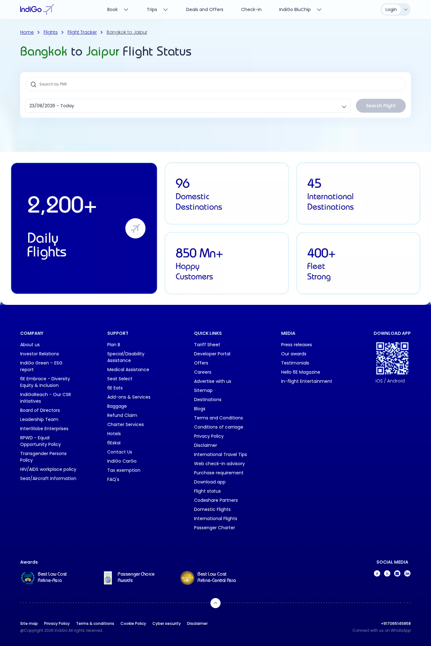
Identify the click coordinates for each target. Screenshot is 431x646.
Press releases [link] (296, 344)
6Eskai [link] (114, 443)
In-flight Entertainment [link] (306, 381)
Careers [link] (202, 372)
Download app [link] (210, 482)
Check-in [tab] (251, 9)
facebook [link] (377, 573)
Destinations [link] (207, 399)
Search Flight (381, 106)
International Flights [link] (215, 518)
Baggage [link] (117, 406)
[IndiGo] (37, 9)
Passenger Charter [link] (214, 528)
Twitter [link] (387, 573)
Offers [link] (201, 363)
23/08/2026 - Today (51, 106)
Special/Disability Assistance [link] (126, 357)
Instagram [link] (397, 573)
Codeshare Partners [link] (216, 500)
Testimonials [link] (295, 363)
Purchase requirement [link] (219, 473)
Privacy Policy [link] (209, 436)
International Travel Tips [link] (220, 454)
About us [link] (30, 344)
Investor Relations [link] (39, 354)
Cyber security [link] (166, 623)
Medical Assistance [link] (128, 369)
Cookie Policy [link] (133, 623)
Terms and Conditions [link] (218, 418)
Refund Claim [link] (122, 415)
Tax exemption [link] (123, 470)
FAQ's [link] (113, 479)
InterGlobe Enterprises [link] (44, 428)
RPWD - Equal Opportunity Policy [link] (40, 441)
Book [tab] (112, 9)
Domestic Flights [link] (212, 509)
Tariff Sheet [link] (207, 344)
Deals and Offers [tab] (204, 9)
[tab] (301, 9)
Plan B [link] (113, 344)
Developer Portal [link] (212, 354)
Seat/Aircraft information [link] (48, 478)
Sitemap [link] (203, 390)
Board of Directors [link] (40, 410)
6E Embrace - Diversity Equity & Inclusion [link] (45, 382)
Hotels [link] (114, 433)
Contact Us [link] (119, 452)
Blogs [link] (199, 409)
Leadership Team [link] (39, 419)
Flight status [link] (207, 491)
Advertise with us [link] (212, 381)
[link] (50, 577)
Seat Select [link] (120, 379)
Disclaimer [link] (205, 445)
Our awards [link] (293, 354)
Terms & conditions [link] (95, 623)
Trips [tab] (152, 9)
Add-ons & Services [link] (129, 397)
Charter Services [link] (125, 424)
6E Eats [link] (115, 388)
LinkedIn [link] (407, 573)
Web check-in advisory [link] (219, 463)
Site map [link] (29, 623)
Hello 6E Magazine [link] (300, 372)
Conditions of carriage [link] (218, 427)
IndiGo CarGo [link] (122, 461)
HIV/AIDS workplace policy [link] (48, 469)
